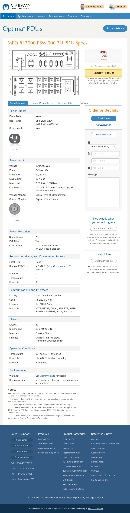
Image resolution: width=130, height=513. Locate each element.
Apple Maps (96, 498)
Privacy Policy (97, 462)
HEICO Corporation (95, 509)
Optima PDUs (44, 439)
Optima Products (104, 261)
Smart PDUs (68, 444)
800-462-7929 (103, 125)
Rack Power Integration (73, 475)
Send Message (103, 134)
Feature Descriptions (41, 103)
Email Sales (104, 118)
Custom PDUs (69, 439)
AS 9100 (95, 471)
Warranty (95, 439)
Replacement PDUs (72, 453)
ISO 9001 (95, 466)
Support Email (21, 446)
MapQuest (84, 498)
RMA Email (22, 451)
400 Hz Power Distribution (75, 471)
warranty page (47, 376)
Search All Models (103, 228)
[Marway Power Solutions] (15, 7)
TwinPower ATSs (46, 444)
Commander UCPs (46, 448)
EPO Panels (68, 480)
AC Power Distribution (73, 462)
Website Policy (98, 453)
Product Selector (115, 28)
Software (84, 103)
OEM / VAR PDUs (71, 457)
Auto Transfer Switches (73, 489)
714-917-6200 (26, 468)
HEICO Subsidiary (99, 480)
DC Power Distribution (73, 466)
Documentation (66, 103)
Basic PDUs (68, 448)
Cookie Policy (97, 457)
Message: (93, 174)
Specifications (17, 103)
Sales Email (21, 440)
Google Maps (71, 498)
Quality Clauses (98, 448)
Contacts (72, 16)
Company (86, 16)
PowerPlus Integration (48, 453)
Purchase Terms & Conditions (105, 444)
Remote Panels (70, 484)
